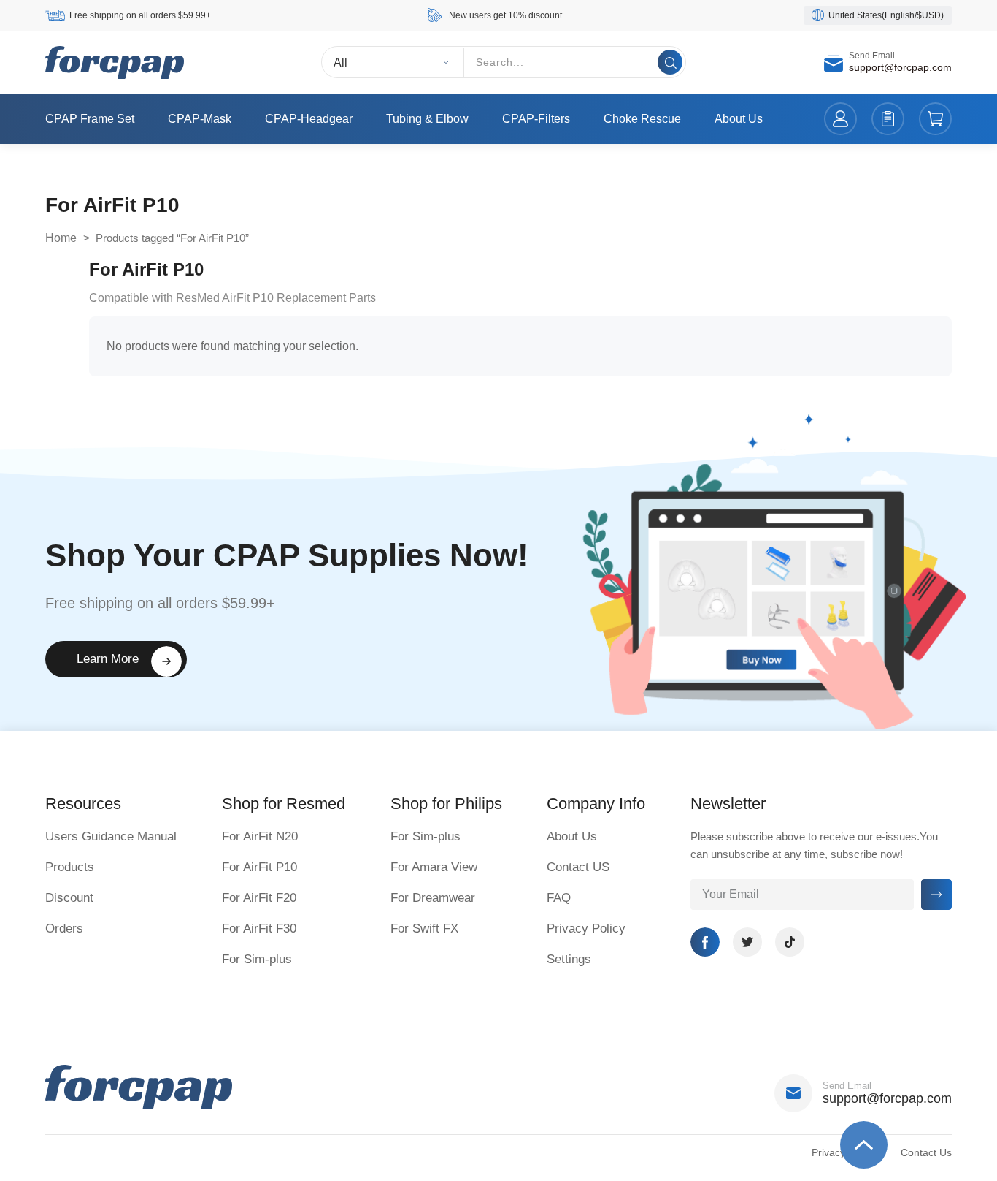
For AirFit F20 (259, 898)
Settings (569, 959)
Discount (69, 898)
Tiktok (789, 942)
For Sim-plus (257, 959)
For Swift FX (424, 928)
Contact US (578, 867)
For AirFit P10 (259, 867)
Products (69, 867)
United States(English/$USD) (886, 15)
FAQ (559, 898)
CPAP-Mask (199, 119)
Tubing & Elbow (427, 119)
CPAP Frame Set (89, 119)
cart (935, 119)
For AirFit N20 (260, 836)
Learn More (108, 659)
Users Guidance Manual (111, 836)
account (840, 119)
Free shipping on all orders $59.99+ (140, 15)
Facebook (705, 942)
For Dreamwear (432, 898)
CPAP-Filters (536, 119)
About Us (739, 119)
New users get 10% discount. (506, 15)
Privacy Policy (586, 928)
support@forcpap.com (900, 68)
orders (887, 119)
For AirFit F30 (259, 928)
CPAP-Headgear (309, 119)
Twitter (747, 942)
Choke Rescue (642, 119)
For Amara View (433, 867)
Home (61, 238)
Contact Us (926, 1152)
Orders (64, 928)
